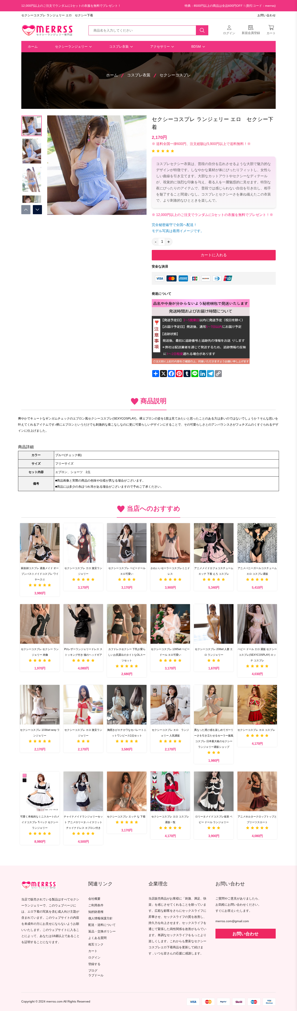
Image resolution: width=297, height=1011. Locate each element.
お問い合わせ (266, 15)
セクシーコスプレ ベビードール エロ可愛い (126, 571)
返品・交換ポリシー (102, 931)
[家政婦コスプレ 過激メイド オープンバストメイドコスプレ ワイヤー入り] (40, 543)
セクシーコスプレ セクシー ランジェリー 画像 (40, 652)
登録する (94, 964)
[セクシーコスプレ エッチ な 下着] (127, 791)
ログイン (94, 957)
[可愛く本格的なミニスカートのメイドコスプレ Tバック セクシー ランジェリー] (40, 791)
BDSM (196, 46)
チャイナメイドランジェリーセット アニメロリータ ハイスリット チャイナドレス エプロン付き (83, 822)
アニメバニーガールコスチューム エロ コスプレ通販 (257, 571)
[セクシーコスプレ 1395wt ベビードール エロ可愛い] (170, 624)
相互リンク (95, 944)
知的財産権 (95, 911)
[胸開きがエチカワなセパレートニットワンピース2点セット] (127, 705)
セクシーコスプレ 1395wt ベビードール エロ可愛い (170, 652)
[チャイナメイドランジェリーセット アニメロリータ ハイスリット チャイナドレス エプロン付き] (83, 791)
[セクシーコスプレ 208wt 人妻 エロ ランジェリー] (214, 624)
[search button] (202, 30)
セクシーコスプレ (175, 75)
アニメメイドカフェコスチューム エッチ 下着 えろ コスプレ (213, 571)
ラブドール (95, 975)
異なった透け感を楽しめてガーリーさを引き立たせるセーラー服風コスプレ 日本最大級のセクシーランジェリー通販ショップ (213, 738)
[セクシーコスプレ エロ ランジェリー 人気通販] (170, 705)
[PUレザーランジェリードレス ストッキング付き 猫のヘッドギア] (83, 624)
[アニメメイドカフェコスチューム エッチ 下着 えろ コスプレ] (214, 543)
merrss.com (54, 1001)
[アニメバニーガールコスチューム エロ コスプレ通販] (257, 543)
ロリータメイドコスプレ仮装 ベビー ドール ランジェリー (213, 819)
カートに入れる (214, 255)
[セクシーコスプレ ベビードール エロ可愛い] (127, 543)
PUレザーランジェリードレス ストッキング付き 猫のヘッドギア (83, 652)
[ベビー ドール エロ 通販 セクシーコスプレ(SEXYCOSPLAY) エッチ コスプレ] (257, 624)
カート (92, 951)
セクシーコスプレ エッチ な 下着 (126, 816)
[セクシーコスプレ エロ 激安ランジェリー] (83, 543)
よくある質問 (97, 938)
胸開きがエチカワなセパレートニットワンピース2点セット (126, 732)
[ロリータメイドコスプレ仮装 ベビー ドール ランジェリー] (214, 791)
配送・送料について (102, 925)
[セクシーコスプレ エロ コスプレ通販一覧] (170, 791)
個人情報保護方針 (100, 918)
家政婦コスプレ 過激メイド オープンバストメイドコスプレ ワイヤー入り (40, 574)
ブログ (92, 970)
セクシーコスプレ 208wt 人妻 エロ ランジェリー (214, 652)
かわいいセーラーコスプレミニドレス (170, 571)
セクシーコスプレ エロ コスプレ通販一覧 (170, 819)
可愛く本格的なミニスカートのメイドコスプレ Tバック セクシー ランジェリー (39, 822)
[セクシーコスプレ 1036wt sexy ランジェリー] (40, 705)
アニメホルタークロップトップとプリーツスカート (257, 819)
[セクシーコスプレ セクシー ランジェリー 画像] (40, 624)
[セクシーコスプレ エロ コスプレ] (257, 705)
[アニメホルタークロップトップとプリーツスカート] (257, 791)
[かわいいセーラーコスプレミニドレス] (170, 543)
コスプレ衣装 (119, 46)
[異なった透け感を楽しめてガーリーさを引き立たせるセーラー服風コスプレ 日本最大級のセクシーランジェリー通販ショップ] (214, 705)
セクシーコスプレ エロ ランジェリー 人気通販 (170, 732)
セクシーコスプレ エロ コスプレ (256, 729)
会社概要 (94, 898)
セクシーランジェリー (71, 46)
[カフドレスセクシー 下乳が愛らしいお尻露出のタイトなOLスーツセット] (127, 624)
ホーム (33, 46)
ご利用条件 (95, 905)
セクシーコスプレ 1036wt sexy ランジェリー (40, 732)
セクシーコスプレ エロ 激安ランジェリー (83, 571)
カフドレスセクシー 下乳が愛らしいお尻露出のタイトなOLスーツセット (126, 655)
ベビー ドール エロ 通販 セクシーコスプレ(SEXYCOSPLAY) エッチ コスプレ (257, 655)
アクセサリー (160, 46)
